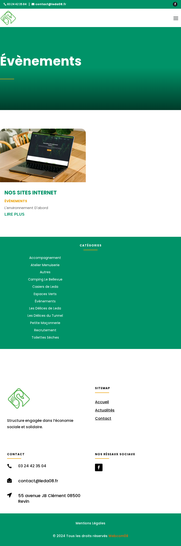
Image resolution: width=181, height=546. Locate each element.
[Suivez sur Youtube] (57, 441)
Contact (103, 418)
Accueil (102, 402)
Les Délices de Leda (45, 308)
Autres (45, 272)
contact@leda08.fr (50, 4)
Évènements (15, 201)
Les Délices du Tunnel (45, 315)
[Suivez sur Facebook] (175, 4)
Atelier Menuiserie (45, 265)
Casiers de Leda (45, 286)
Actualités (105, 410)
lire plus (14, 214)
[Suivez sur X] (46, 441)
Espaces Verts (45, 294)
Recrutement (45, 330)
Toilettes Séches (45, 337)
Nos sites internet (30, 192)
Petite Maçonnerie (45, 322)
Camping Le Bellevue (45, 279)
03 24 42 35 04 (17, 4)
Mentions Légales (90, 523)
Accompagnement (45, 257)
